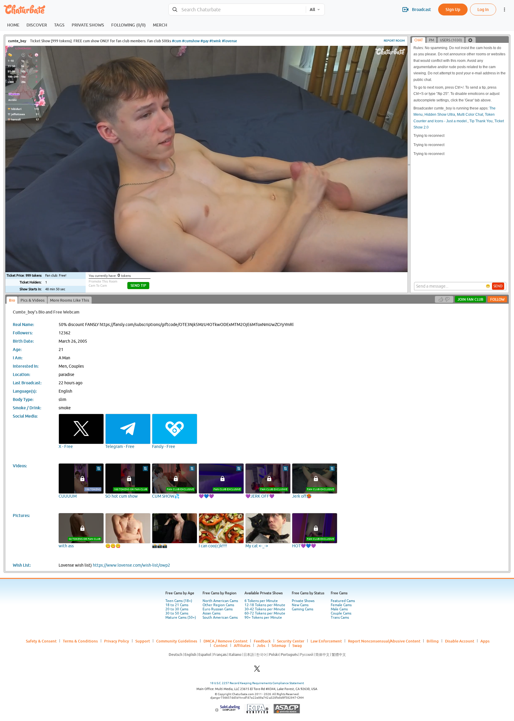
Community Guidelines (176, 641)
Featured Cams (343, 601)
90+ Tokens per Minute (263, 617)
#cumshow (191, 41)
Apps (485, 641)
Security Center (290, 641)
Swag (297, 645)
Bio (12, 300)
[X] (257, 670)
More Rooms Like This (69, 300)
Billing (433, 641)
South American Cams (220, 617)
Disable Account (459, 641)
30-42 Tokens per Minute (265, 609)
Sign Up (453, 9)
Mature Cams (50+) (180, 617)
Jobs (261, 645)
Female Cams (341, 605)
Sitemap (279, 645)
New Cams (300, 605)
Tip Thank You (481, 121)
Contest (221, 645)
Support (142, 641)
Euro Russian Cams (218, 609)
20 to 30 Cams (176, 609)
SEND (498, 286)
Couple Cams (341, 613)
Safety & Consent (41, 641)
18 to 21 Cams (176, 605)
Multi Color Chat (470, 114)
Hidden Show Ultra (439, 114)
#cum (176, 41)
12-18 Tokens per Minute (265, 605)
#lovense (229, 41)
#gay (204, 41)
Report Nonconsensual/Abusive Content (384, 641)
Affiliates (242, 645)
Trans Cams (340, 617)
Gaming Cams (302, 609)
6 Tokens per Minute (261, 601)
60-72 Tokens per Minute (265, 613)
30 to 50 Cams (176, 613)
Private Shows (303, 601)
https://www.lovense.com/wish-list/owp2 (131, 565)
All (312, 9)
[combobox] (237, 9)
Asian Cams (211, 613)
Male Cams (339, 609)
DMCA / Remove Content (225, 641)
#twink (215, 41)
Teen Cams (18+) (178, 601)
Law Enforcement (326, 641)
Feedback (262, 641)
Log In (483, 9)
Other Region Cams (218, 605)
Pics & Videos (33, 300)
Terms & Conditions (80, 641)
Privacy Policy (116, 641)
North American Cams (220, 601)
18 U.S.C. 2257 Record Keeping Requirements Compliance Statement (257, 683)
